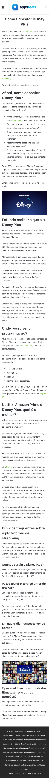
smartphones (26, 345)
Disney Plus (27, 31)
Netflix (9, 467)
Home (10, 773)
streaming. (7, 78)
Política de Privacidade (32, 773)
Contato (18, 773)
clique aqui (16, 120)
